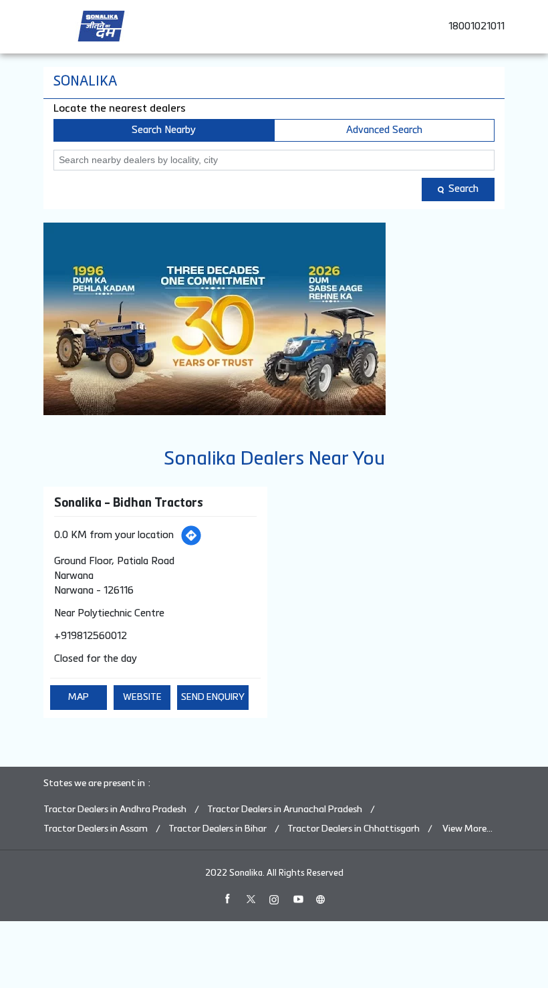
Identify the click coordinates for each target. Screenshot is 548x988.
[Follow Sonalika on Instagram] (274, 899)
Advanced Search (384, 130)
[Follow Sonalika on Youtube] (297, 899)
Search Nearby (164, 130)
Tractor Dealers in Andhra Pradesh (114, 809)
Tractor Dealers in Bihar (217, 829)
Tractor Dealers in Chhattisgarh (353, 829)
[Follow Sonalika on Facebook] (227, 899)
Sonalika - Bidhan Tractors (128, 503)
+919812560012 (90, 636)
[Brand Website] (320, 899)
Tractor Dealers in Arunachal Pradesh (284, 809)
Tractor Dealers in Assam (95, 829)
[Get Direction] (191, 535)
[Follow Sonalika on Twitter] (250, 899)
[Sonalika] (101, 26)
